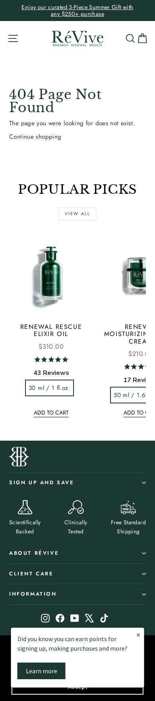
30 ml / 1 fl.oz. (49, 388)
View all (78, 213)
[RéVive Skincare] (77, 38)
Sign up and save (41, 482)
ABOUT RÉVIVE (34, 553)
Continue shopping (35, 136)
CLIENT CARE (31, 573)
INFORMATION (33, 594)
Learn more (41, 671)
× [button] (138, 635)
